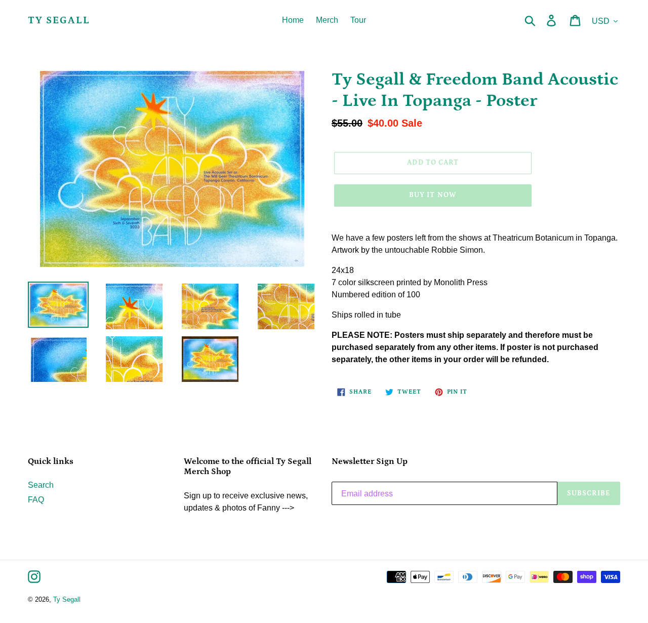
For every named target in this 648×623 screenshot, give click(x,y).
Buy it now (433, 195)
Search (41, 485)
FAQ (36, 499)
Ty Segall (59, 20)
